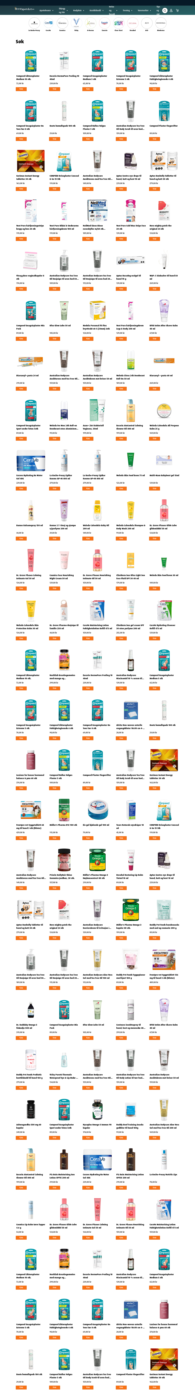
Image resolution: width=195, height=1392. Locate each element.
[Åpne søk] (165, 10)
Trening (126, 10)
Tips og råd (158, 10)
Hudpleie (77, 10)
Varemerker (143, 10)
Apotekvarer (45, 10)
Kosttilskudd (95, 10)
